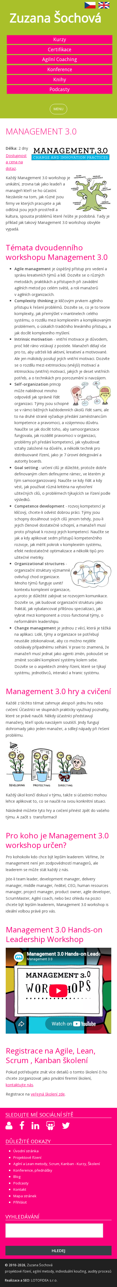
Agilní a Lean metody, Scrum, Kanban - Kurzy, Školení (56, 1163)
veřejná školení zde (48, 1094)
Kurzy (59, 39)
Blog (16, 1176)
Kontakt (19, 1189)
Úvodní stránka (26, 1150)
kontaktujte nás (19, 1084)
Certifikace (59, 49)
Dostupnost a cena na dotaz (16, 162)
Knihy (59, 79)
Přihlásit (20, 1202)
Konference (59, 69)
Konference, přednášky (32, 1170)
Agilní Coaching (59, 59)
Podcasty (60, 89)
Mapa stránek (24, 1195)
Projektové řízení (27, 1157)
